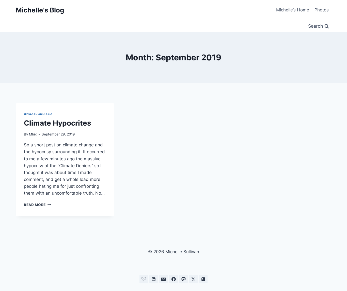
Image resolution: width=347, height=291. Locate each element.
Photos (321, 9)
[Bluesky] (143, 279)
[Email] (163, 279)
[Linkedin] (153, 279)
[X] (193, 279)
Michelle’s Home (292, 9)
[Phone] (203, 279)
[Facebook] (173, 279)
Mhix (33, 134)
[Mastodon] (183, 279)
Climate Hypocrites (57, 123)
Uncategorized (38, 114)
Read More (37, 205)
